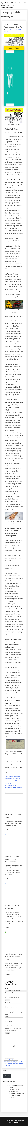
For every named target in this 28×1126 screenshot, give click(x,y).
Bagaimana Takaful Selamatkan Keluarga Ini (16, 1105)
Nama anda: (9, 993)
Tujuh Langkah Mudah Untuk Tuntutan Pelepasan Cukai (12, 859)
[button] (21, 77)
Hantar (7, 1033)
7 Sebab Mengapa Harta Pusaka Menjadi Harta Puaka (13, 956)
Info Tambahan (9, 1026)
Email (7, 1016)
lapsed (13, 1062)
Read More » (8, 830)
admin (6, 32)
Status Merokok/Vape (12, 998)
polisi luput (18, 1062)
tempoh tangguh (13, 1063)
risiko (5, 1063)
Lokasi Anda (9, 1021)
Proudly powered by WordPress (13, 1121)
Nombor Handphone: (11, 1007)
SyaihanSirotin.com (11, 2)
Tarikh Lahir (9, 1002)
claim (12, 1058)
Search (5, 1070)
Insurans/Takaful (9, 1060)
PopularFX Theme (14, 1122)
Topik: (7, 988)
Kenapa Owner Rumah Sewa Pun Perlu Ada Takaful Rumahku (16, 1095)
